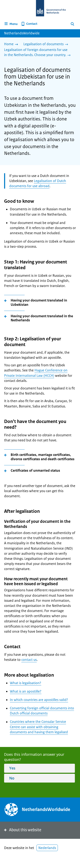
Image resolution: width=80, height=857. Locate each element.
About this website (25, 829)
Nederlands (47, 848)
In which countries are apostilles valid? (39, 699)
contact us (29, 659)
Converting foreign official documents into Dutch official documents (42, 710)
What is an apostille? (25, 691)
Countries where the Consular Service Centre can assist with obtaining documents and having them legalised (39, 726)
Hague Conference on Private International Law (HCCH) (35, 373)
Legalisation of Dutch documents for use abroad (37, 183)
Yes (12, 768)
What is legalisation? (25, 683)
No (11, 778)
